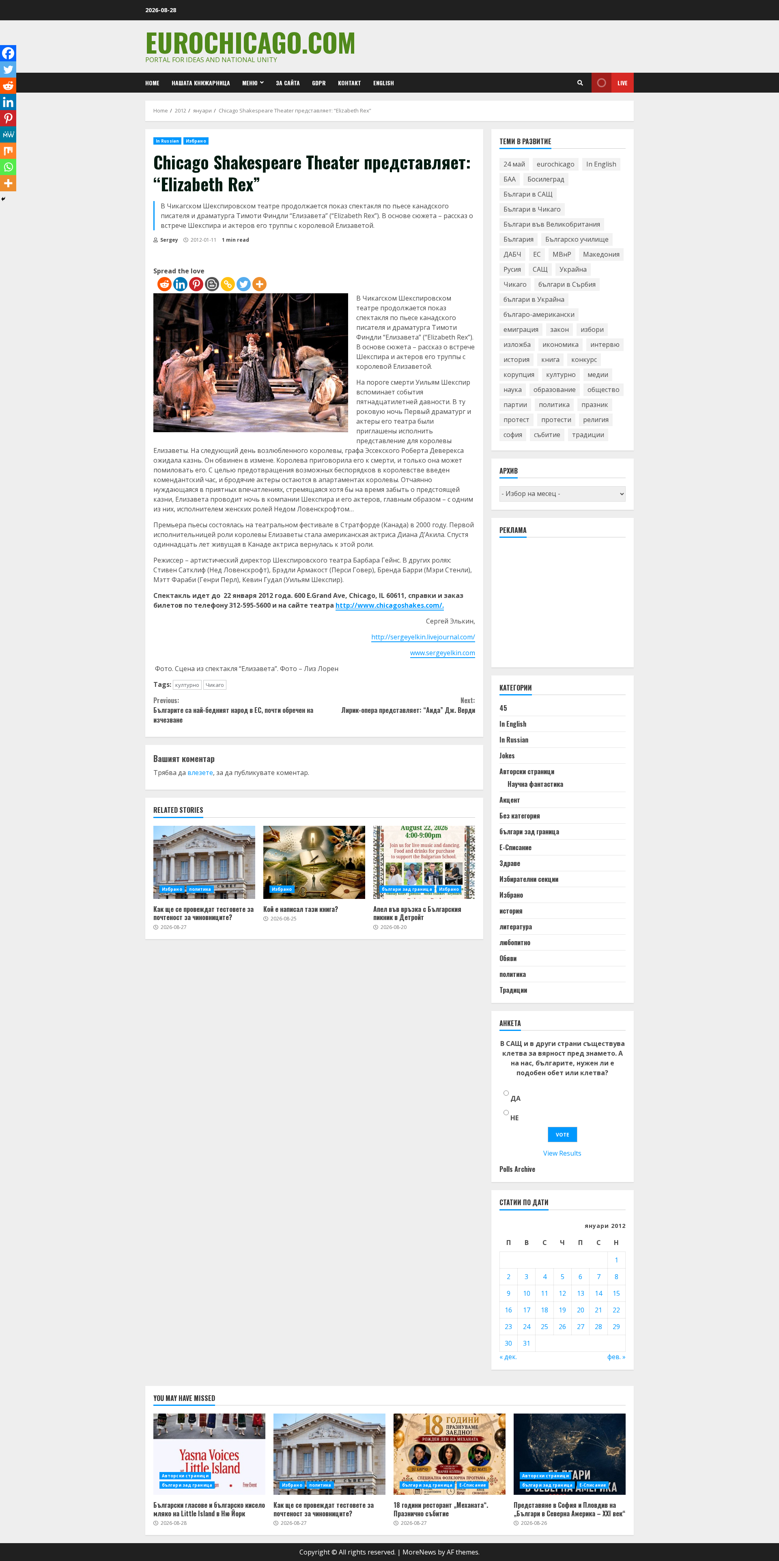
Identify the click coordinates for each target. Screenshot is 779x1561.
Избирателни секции (528, 879)
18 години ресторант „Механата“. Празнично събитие (450, 1454)
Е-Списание (515, 847)
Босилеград (545, 179)
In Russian (167, 141)
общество (603, 389)
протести (556, 419)
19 (562, 1310)
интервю (605, 344)
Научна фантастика (535, 784)
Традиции (513, 990)
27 (580, 1326)
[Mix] (8, 151)
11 (544, 1293)
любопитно (514, 942)
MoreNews (419, 1552)
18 (544, 1310)
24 (526, 1326)
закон (559, 329)
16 (508, 1310)
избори (592, 329)
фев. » (616, 1356)
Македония (601, 254)
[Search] (580, 83)
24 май (514, 164)
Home (152, 82)
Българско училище (577, 239)
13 (580, 1293)
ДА (515, 1098)
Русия (512, 269)
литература (515, 926)
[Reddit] (164, 284)
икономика (560, 344)
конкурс (584, 359)
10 (526, 1293)
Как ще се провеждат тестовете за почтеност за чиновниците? (204, 862)
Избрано (196, 141)
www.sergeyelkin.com (442, 652)
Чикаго (215, 684)
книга (550, 359)
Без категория (519, 816)
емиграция (521, 329)
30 (508, 1343)
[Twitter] (244, 284)
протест (516, 419)
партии (515, 404)
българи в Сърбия (567, 284)
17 (526, 1310)
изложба (517, 344)
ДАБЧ (512, 254)
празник (594, 404)
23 (508, 1326)
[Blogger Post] (212, 284)
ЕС (537, 254)
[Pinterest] (196, 284)
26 (562, 1326)
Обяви (507, 958)
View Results (562, 1153)
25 (544, 1326)
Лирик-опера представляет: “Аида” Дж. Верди (408, 705)
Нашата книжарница (201, 82)
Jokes (507, 755)
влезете (200, 772)
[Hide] (3, 199)
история (516, 359)
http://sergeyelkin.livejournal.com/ (423, 636)
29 (616, 1326)
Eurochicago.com (250, 41)
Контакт (349, 82)
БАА (510, 179)
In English (601, 164)
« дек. (508, 1356)
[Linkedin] (180, 284)
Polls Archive (517, 1169)
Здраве (509, 863)
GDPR (319, 82)
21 (598, 1310)
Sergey (168, 239)
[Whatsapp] (8, 167)
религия (596, 419)
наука (513, 389)
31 (526, 1343)
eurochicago (556, 164)
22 (616, 1310)
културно (187, 684)
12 (562, 1293)
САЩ (540, 269)
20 (580, 1310)
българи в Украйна (534, 299)
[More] (259, 284)
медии (597, 374)
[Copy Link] (228, 284)
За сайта (288, 82)
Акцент (509, 800)
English (383, 82)
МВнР (562, 254)
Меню (250, 82)
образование (555, 389)
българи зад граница (407, 889)
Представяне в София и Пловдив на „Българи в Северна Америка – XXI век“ (570, 1454)
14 (598, 1293)
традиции (588, 434)
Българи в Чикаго (532, 209)
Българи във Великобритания (552, 224)
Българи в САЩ (528, 194)
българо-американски (539, 314)
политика (200, 889)
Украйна (573, 269)
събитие (547, 434)
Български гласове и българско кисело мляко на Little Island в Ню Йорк (209, 1454)
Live (623, 82)
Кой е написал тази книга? (314, 862)
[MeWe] (8, 134)
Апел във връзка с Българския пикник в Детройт (424, 862)
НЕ (514, 1117)
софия (513, 434)
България (519, 239)
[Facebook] (8, 53)
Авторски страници (526, 771)
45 (503, 708)
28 (598, 1326)
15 (616, 1293)
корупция (519, 374)
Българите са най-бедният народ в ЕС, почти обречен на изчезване (233, 710)
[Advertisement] (560, 606)
